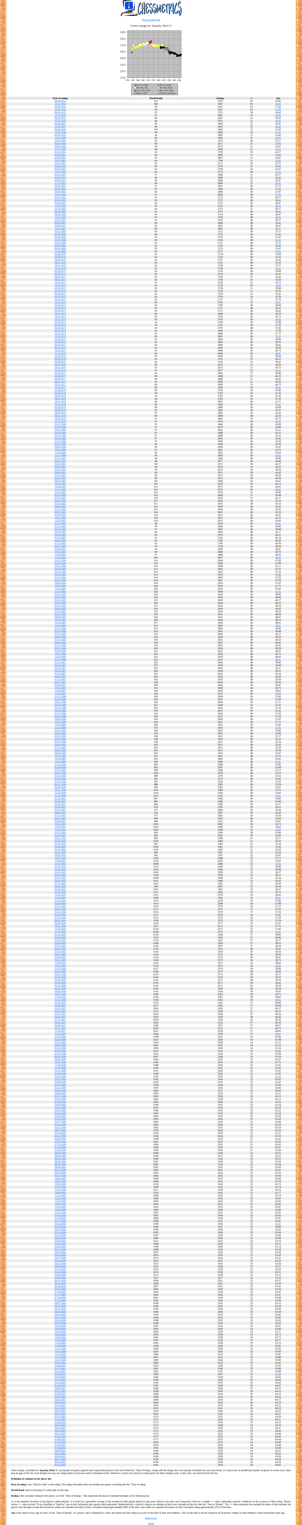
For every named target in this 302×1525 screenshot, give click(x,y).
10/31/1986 (60, 654)
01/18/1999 (60, 1073)
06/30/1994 (60, 914)
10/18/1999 (60, 1184)
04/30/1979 (60, 410)
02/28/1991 (60, 801)
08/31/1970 (60, 262)
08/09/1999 (60, 1156)
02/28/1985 (60, 597)
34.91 (278, 285)
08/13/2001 (60, 1453)
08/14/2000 (60, 1306)
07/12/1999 (60, 1144)
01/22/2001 (60, 1371)
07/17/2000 (60, 1294)
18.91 (278, 115)
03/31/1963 (60, 174)
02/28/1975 (60, 339)
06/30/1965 (60, 200)
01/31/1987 (60, 662)
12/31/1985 (60, 625)
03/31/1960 (60, 140)
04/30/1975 (60, 342)
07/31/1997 (60, 1019)
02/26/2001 (60, 1385)
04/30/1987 (60, 671)
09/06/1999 (60, 1167)
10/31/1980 (60, 449)
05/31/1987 (60, 673)
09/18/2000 (60, 1320)
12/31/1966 (60, 217)
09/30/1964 (60, 191)
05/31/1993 (60, 878)
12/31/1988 (60, 727)
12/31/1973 (60, 319)
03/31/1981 (60, 464)
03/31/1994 (60, 906)
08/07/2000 (60, 1303)
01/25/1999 (60, 1076)
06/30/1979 (60, 413)
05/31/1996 (60, 980)
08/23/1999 (60, 1161)
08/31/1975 (60, 347)
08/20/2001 (60, 1456)
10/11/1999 (60, 1181)
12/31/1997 (60, 1034)
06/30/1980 (60, 438)
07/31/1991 (60, 815)
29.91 (278, 217)
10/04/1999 (60, 1178)
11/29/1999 (60, 1201)
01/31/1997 (60, 1002)
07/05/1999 (60, 1141)
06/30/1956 (60, 118)
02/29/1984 (60, 563)
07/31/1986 (60, 645)
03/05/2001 (60, 1388)
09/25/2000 (60, 1323)
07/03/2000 (60, 1289)
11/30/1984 (60, 588)
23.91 (278, 149)
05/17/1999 (60, 1121)
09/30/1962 (60, 169)
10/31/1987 (60, 688)
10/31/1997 (60, 1028)
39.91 (278, 370)
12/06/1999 (60, 1204)
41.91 (278, 404)
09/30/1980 (60, 447)
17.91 (278, 109)
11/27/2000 (60, 1348)
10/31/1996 (60, 994)
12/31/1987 (60, 693)
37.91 (278, 336)
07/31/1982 (60, 509)
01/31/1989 (60, 730)
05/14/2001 (60, 1416)
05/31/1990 (60, 776)
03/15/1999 (60, 1096)
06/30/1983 (60, 540)
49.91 (278, 659)
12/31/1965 (60, 206)
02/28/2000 (60, 1238)
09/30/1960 (60, 146)
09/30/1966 (60, 214)
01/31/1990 (60, 764)
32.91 (278, 251)
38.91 (278, 353)
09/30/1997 (60, 1025)
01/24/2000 (60, 1224)
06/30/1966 (60, 211)
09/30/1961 (60, 157)
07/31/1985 (60, 611)
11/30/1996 (60, 997)
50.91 (278, 693)
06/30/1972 (60, 294)
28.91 (278, 206)
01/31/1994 (60, 900)
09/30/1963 (60, 180)
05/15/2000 (60, 1269)
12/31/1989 (60, 761)
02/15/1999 (60, 1085)
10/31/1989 (60, 756)
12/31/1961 (60, 160)
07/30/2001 (60, 1448)
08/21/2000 (60, 1309)
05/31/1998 (60, 1048)
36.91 (278, 319)
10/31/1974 (60, 333)
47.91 (278, 591)
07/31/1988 (60, 713)
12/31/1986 (60, 659)
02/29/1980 (60, 427)
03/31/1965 (60, 197)
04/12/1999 (60, 1107)
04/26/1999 (60, 1113)
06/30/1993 (60, 880)
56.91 (278, 897)
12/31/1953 (60, 104)
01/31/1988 (60, 696)
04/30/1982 (60, 501)
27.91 (278, 194)
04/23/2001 (60, 1408)
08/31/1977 (60, 381)
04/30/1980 (60, 432)
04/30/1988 (60, 705)
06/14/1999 (60, 1133)
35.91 (278, 302)
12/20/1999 (60, 1209)
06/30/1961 (60, 155)
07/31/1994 (60, 917)
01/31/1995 (60, 934)
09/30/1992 (60, 855)
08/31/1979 (60, 415)
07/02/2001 (60, 1436)
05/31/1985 (60, 605)
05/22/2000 (60, 1272)
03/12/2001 (60, 1391)
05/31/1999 (60, 1127)
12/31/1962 (60, 172)
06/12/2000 (60, 1280)
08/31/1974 (60, 330)
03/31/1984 (60, 566)
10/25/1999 (60, 1187)
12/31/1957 (60, 126)
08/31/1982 (60, 512)
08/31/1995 (60, 954)
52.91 (278, 761)
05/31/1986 (60, 639)
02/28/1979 (60, 407)
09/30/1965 (60, 203)
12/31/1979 (60, 421)
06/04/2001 (60, 1425)
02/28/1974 (60, 322)
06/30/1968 (60, 234)
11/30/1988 (60, 725)
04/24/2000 (60, 1260)
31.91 (278, 240)
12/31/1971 (60, 285)
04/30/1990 (60, 773)
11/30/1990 (60, 793)
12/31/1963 (60, 183)
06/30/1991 (60, 812)
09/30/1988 (60, 719)
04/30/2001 (60, 1411)
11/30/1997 (60, 1031)
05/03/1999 (60, 1116)
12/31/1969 (60, 251)
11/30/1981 (60, 486)
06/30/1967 (60, 223)
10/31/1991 (60, 824)
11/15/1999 (60, 1195)
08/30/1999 (60, 1164)
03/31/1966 (60, 208)
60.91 (278, 1034)
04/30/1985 (60, 603)
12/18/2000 (60, 1357)
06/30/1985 (60, 608)
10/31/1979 (60, 418)
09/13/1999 (60, 1170)
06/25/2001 (60, 1433)
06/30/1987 (60, 676)
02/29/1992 (60, 835)
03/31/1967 (60, 220)
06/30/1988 (60, 710)
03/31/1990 (60, 770)
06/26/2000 (60, 1286)
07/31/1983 (60, 543)
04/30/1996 (60, 977)
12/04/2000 (60, 1351)
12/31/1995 (60, 966)
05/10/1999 (60, 1119)
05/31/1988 (60, 707)
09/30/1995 (60, 957)
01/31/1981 (60, 458)
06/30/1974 (60, 328)
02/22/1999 (60, 1087)
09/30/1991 (60, 821)
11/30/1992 (60, 861)
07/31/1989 (60, 747)
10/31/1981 (60, 483)
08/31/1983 (60, 546)
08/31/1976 (60, 364)
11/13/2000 (60, 1343)
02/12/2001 (60, 1380)
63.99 (278, 1374)
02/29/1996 (60, 971)
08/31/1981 (60, 478)
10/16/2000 (60, 1331)
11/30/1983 (60, 554)
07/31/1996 (60, 985)
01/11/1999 (60, 1070)
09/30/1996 (60, 991)
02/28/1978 (60, 390)
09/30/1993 (60, 889)
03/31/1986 (60, 634)
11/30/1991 (60, 827)
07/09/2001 (60, 1439)
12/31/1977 (60, 387)
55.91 (278, 863)
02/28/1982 (60, 495)
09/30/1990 (60, 787)
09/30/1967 (60, 225)
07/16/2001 (60, 1442)
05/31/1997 (60, 1014)
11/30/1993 (60, 895)
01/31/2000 (60, 1226)
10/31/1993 (60, 892)
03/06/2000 (60, 1241)
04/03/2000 (60, 1252)
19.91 (278, 121)
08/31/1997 (60, 1022)
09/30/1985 (60, 617)
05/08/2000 (60, 1266)
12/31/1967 (60, 228)
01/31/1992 (60, 832)
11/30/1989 (60, 759)
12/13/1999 (60, 1207)
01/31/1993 (60, 866)
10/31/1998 (60, 1062)
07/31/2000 (60, 1300)
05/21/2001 (60, 1419)
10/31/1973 (60, 316)
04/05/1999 (60, 1104)
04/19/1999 (60, 1110)
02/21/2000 (60, 1235)
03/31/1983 (60, 532)
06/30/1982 (60, 506)
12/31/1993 (60, 897)
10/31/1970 (60, 265)
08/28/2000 (60, 1311)
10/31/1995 (60, 960)
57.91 (278, 932)
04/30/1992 (60, 841)
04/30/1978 (60, 393)
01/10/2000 (60, 1218)
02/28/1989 (60, 733)
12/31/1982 (60, 523)
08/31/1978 (60, 398)
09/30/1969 (60, 248)
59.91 (278, 1000)
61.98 (278, 1076)
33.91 (278, 268)
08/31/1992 (60, 852)
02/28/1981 (60, 461)
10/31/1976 (60, 367)
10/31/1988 (60, 722)
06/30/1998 (60, 1051)
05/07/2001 (60, 1414)
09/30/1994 (60, 923)
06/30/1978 (60, 396)
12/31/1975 (60, 353)
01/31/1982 (60, 492)
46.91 (278, 557)
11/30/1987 (60, 690)
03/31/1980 (60, 430)
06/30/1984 (60, 574)
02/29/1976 (60, 356)
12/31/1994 (60, 932)
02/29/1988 (60, 699)
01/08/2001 (60, 1365)
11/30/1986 (60, 656)
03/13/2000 (60, 1243)
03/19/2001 (60, 1394)
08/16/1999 (60, 1158)
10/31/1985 (60, 620)
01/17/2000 (60, 1221)
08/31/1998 (60, 1056)
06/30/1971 (60, 277)
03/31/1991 (60, 804)
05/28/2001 (60, 1422)
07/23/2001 (60, 1445)
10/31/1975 (60, 350)
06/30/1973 (60, 311)
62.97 (278, 1224)
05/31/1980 (60, 435)
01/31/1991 (60, 798)
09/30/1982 (60, 515)
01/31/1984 (60, 560)
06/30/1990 (60, 778)
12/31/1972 (60, 302)
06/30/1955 (60, 112)
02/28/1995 (60, 937)
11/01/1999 (60, 1190)
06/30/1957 (60, 123)
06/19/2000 (60, 1283)
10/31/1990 (60, 790)
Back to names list (151, 20)
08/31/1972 (60, 296)
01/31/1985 (60, 594)
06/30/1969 (60, 245)
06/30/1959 (60, 135)
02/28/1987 (60, 665)
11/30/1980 (60, 452)
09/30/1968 (60, 237)
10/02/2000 (60, 1326)
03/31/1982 (60, 498)
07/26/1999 (60, 1150)
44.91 (278, 489)
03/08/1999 (60, 1093)
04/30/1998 (60, 1045)
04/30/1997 (60, 1011)
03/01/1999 (60, 1090)
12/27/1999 (60, 1212)
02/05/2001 (60, 1377)
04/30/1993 (60, 875)
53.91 (278, 795)
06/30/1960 (60, 143)
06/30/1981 (60, 472)
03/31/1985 (60, 600)
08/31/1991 (60, 818)
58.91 (278, 966)
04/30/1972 (60, 291)
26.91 (278, 183)
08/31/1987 (60, 682)
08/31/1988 (60, 716)
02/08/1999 (60, 1082)
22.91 (278, 138)
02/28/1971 (60, 271)
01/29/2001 (60, 1374)
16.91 (278, 104)
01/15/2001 (60, 1368)
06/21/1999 (60, 1136)
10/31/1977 (60, 384)
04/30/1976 (60, 359)
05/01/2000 (60, 1263)
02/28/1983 (60, 529)
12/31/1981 (60, 489)
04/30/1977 (60, 376)
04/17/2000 (60, 1258)
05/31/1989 (60, 742)
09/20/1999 (60, 1173)
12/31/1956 (60, 121)
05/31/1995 (60, 946)
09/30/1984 (60, 583)
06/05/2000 (60, 1277)
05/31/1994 (60, 912)
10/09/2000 (60, 1328)
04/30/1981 (60, 466)
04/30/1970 (60, 257)
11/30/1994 (60, 929)
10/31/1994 (60, 926)
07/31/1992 (60, 849)
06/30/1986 (60, 642)
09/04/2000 (60, 1314)
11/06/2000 (60, 1340)
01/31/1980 (60, 424)
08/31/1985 (60, 614)
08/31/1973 (60, 313)
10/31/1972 (60, 299)
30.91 (278, 228)
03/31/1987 (60, 668)
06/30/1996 (60, 983)
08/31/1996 (60, 988)
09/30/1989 (60, 753)
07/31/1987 (60, 679)
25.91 (278, 172)
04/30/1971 (60, 274)
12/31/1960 (60, 149)
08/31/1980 (60, 444)
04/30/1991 (60, 807)
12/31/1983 (60, 557)
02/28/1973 (60, 305)
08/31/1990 (60, 784)
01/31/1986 (60, 628)
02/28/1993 (60, 869)
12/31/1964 (60, 194)
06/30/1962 (60, 166)
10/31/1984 (60, 586)
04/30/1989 (60, 739)
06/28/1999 (60, 1138)
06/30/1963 (60, 177)
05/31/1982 (60, 503)
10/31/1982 (60, 518)
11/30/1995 (60, 963)
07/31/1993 (60, 883)
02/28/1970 (60, 254)
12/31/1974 (60, 336)
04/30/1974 (60, 325)
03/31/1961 (60, 152)
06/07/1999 (60, 1130)
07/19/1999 (60, 1147)
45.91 (278, 523)
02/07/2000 (60, 1229)
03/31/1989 (60, 736)
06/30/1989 (60, 744)
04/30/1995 (60, 943)
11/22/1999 (60, 1198)
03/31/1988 (60, 702)
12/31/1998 (60, 1068)
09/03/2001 (60, 1462)
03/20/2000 (60, 1246)
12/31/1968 (60, 240)
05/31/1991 (60, 810)
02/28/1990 (60, 767)
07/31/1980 (60, 441)
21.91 (278, 132)
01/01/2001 (60, 1362)
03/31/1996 (60, 974)
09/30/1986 (60, 651)
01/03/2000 (60, 1215)
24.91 (278, 160)
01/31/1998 (60, 1036)
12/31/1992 (60, 863)
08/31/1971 (60, 279)
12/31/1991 (60, 829)
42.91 (278, 421)
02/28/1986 (60, 631)
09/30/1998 (60, 1059)
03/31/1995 (60, 940)
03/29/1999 (60, 1102)
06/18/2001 (60, 1431)
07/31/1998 (60, 1053)
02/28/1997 (60, 1005)
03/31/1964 (60, 186)
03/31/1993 (60, 872)
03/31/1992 (60, 838)
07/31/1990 (60, 781)
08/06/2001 (60, 1450)
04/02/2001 (60, 1399)
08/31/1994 (60, 920)
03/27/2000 (60, 1249)
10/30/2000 (60, 1337)
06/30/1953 (60, 101)
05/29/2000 (60, 1275)
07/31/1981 (60, 475)
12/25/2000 (60, 1360)
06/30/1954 (60, 106)
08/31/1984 (60, 580)
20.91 (278, 126)
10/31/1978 (60, 401)
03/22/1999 (60, 1099)
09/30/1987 (60, 685)
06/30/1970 (60, 259)
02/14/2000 (60, 1232)
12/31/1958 (60, 132)
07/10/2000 (60, 1292)
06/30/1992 (60, 846)
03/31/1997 (60, 1008)
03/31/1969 (60, 242)
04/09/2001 (60, 1402)
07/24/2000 (60, 1297)
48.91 (278, 625)
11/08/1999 (60, 1192)
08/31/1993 (60, 886)
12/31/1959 (60, 138)
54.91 (278, 829)
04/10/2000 (60, 1255)
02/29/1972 (60, 288)
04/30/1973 (60, 308)
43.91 (278, 455)
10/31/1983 (60, 552)
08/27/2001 (60, 1459)
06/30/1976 (60, 362)
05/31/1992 (60, 844)
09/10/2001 (60, 1465)
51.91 (278, 727)
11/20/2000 (60, 1345)
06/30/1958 (60, 129)
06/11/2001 (60, 1428)
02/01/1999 (60, 1079)
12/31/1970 (60, 268)
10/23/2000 (60, 1334)
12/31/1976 (60, 370)
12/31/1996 (60, 1000)
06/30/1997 (60, 1017)
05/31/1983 (60, 537)
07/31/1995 (60, 951)
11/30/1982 (60, 520)
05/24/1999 (60, 1124)
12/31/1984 (60, 591)
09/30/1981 (60, 481)
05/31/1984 (60, 571)
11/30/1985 (60, 622)
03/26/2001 (60, 1397)
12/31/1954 (60, 109)
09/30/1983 (60, 549)
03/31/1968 (60, 231)
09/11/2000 (60, 1317)
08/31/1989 (60, 750)
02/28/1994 (60, 903)
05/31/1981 (60, 469)
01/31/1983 (60, 526)
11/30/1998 (60, 1065)
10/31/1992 (60, 858)
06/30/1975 (60, 345)
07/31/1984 (60, 577)
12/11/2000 (60, 1354)
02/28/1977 (60, 373)
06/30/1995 (60, 949)
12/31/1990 (60, 795)
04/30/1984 (60, 569)
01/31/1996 (60, 968)
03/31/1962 (60, 163)
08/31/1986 (60, 648)
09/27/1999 (60, 1175)
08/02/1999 (60, 1153)
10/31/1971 (60, 282)
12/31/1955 (60, 115)
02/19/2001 (60, 1382)
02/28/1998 (60, 1039)
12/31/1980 (60, 455)
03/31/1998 (60, 1042)
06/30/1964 (60, 189)
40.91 (278, 387)
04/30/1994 (60, 909)
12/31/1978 (60, 404)
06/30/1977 (60, 379)
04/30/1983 (60, 535)
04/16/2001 (60, 1405)
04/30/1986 (60, 637)
